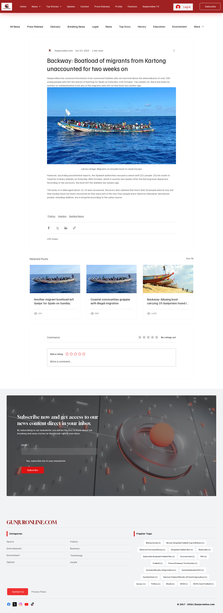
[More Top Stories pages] (60, 6)
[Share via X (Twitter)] (57, 228)
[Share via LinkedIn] (65, 228)
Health (73, 562)
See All (189, 258)
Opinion (11, 561)
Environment (179, 26)
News (108, 26)
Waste (171, 583)
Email (25, 444)
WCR (185, 583)
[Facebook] (9, 604)
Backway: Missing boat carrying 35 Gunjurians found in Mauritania (167, 301)
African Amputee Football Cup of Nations (186, 542)
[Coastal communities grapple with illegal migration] (111, 279)
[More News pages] (40, 6)
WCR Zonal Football (204, 583)
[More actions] (174, 50)
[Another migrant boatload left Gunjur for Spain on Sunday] (55, 279)
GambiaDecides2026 (194, 570)
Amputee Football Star (183, 549)
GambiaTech (151, 576)
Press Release (35, 26)
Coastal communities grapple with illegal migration (110, 301)
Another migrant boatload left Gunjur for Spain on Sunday (54, 301)
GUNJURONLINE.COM (32, 522)
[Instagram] (20, 604)
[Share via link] (74, 228)
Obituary (55, 26)
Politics (51, 216)
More (197, 26)
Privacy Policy (39, 591)
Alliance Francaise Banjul (153, 549)
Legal (95, 26)
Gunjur (142, 583)
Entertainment (14, 548)
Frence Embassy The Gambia (183, 563)
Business (75, 548)
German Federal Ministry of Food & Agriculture (186, 576)
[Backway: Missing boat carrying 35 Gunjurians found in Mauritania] (168, 279)
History (142, 26)
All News (15, 26)
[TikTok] (32, 604)
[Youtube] (26, 604)
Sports (10, 541)
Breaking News (76, 26)
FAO (204, 556)
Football (159, 563)
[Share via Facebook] (48, 228)
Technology (76, 555)
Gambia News (76, 216)
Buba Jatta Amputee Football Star (160, 556)
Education (159, 26)
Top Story (125, 26)
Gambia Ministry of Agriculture (162, 570)
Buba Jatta (206, 549)
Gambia (62, 216)
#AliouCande (154, 542)
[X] (15, 604)
